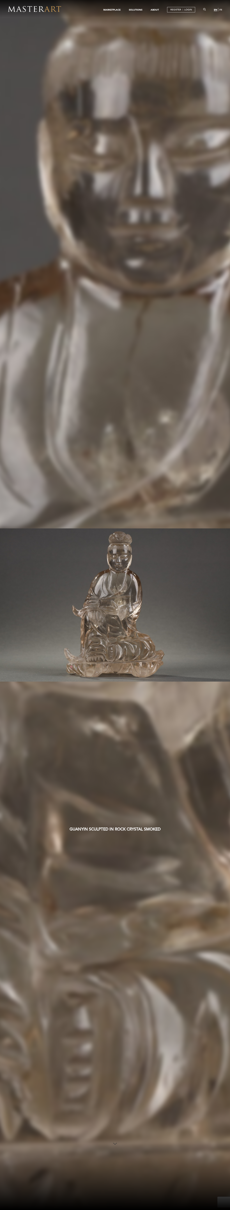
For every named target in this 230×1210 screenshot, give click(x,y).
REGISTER (175, 9)
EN (215, 9)
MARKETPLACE (112, 9)
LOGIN (188, 9)
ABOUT (155, 9)
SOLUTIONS (135, 9)
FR (220, 9)
